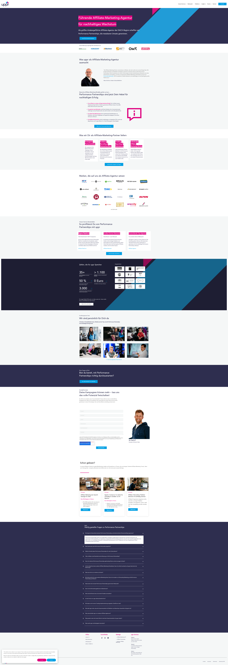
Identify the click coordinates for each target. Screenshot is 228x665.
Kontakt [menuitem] (204, 661)
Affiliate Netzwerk (108, 248)
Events (208, 4)
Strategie (83, 492)
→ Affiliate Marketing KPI (121, 637)
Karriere (214, 4)
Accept (41, 660)
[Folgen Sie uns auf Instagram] (105, 638)
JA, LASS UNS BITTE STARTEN (88, 381)
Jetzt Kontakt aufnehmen (114, 253)
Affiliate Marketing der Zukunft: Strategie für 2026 (89, 495)
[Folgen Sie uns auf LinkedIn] (108, 638)
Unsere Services (181, 4)
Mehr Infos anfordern (86, 304)
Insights (203, 4)
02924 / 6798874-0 (89, 643)
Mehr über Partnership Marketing (104, 126)
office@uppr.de (88, 641)
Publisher (197, 4)
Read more (85, 509)
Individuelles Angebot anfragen (114, 164)
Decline (51, 660)
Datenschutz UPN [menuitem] (222, 661)
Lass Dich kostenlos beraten (88, 38)
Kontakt (222, 4)
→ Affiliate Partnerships (120, 639)
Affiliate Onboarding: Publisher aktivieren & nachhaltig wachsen (137, 495)
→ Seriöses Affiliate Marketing (120, 642)
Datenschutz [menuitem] (215, 661)
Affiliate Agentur (132, 248)
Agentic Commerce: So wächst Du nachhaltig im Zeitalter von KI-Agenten (113, 496)
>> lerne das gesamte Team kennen (114, 359)
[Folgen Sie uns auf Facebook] (102, 638)
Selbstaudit (190, 4)
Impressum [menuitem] (209, 661)
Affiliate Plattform (82, 248)
